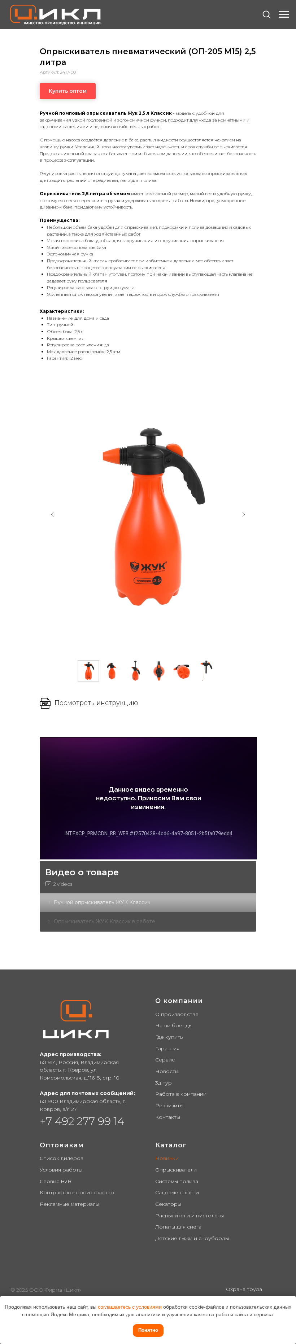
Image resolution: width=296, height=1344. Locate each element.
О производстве (177, 1014)
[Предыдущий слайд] (52, 514)
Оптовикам (62, 1145)
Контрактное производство (77, 1192)
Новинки (167, 1158)
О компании (179, 1001)
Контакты (167, 1117)
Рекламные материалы (69, 1204)
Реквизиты (169, 1105)
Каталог (171, 1145)
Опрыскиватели (176, 1169)
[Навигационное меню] (284, 14)
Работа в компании (180, 1094)
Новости (166, 1071)
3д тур (163, 1083)
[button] (266, 14)
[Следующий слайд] (243, 514)
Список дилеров (61, 1158)
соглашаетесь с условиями (130, 1307)
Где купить (169, 1037)
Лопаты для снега (178, 1226)
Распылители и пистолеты (189, 1215)
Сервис (165, 1059)
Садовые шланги (177, 1192)
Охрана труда (244, 1289)
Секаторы (168, 1204)
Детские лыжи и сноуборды (192, 1238)
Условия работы (61, 1169)
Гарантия (167, 1048)
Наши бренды (173, 1025)
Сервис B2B (55, 1181)
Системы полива (176, 1181)
